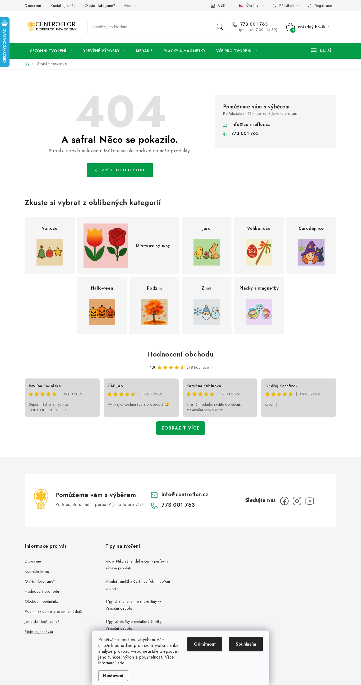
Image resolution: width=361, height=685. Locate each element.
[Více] (321, 51)
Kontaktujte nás (63, 5)
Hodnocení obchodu (180, 354)
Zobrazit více (180, 428)
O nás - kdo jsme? (100, 5)
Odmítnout (205, 644)
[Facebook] (284, 501)
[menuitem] (51, 51)
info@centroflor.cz (251, 124)
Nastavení (113, 676)
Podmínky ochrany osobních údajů (53, 611)
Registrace (323, 5)
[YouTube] (310, 501)
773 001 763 (253, 24)
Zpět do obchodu (124, 170)
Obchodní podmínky (42, 601)
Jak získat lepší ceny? (42, 621)
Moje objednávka (39, 631)
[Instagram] (297, 501)
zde (120, 663)
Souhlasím (246, 644)
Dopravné (33, 5)
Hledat (219, 27)
